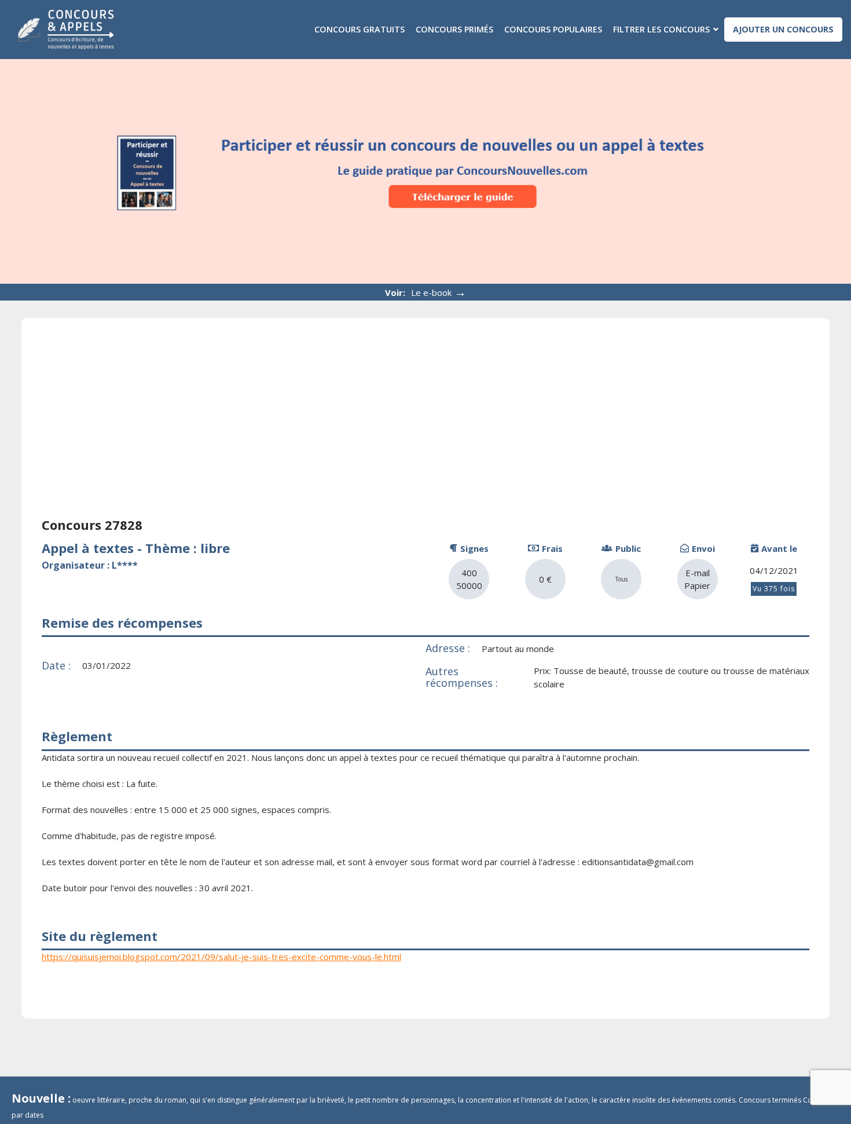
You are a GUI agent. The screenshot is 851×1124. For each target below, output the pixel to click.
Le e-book (438, 292)
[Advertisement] (425, 425)
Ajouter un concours (783, 29)
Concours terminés (770, 1100)
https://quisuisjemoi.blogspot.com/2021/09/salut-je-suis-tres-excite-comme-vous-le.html (221, 956)
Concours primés (454, 29)
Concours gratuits (359, 29)
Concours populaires (553, 29)
